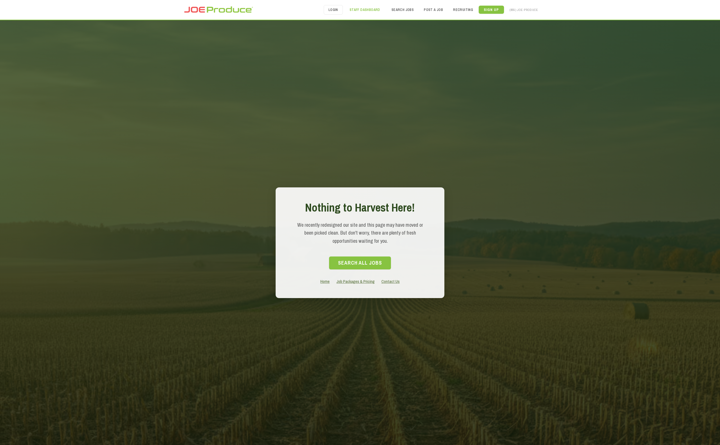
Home (325, 281)
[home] (218, 10)
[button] (491, 10)
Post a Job (433, 10)
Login (333, 10)
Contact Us (390, 281)
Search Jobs (403, 10)
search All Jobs (360, 262)
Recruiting (463, 10)
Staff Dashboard (365, 10)
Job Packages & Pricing (355, 281)
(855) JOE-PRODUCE (524, 10)
